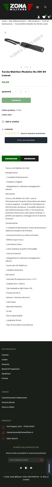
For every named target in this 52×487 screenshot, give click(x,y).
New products (34, 21)
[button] (37, 7)
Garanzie (5, 364)
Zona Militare (15, 477)
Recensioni (29, 158)
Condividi (8, 129)
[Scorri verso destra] (30, 67)
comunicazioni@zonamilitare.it (20, 432)
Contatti (5, 355)
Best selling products (17, 21)
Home (4, 21)
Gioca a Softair (8, 407)
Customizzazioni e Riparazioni (14, 398)
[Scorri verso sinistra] (21, 67)
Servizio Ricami (8, 402)
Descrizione (11, 158)
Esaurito (16, 100)
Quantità (6, 91)
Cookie (4, 360)
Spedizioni (6, 374)
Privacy (5, 378)
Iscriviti (41, 460)
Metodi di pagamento (11, 369)
